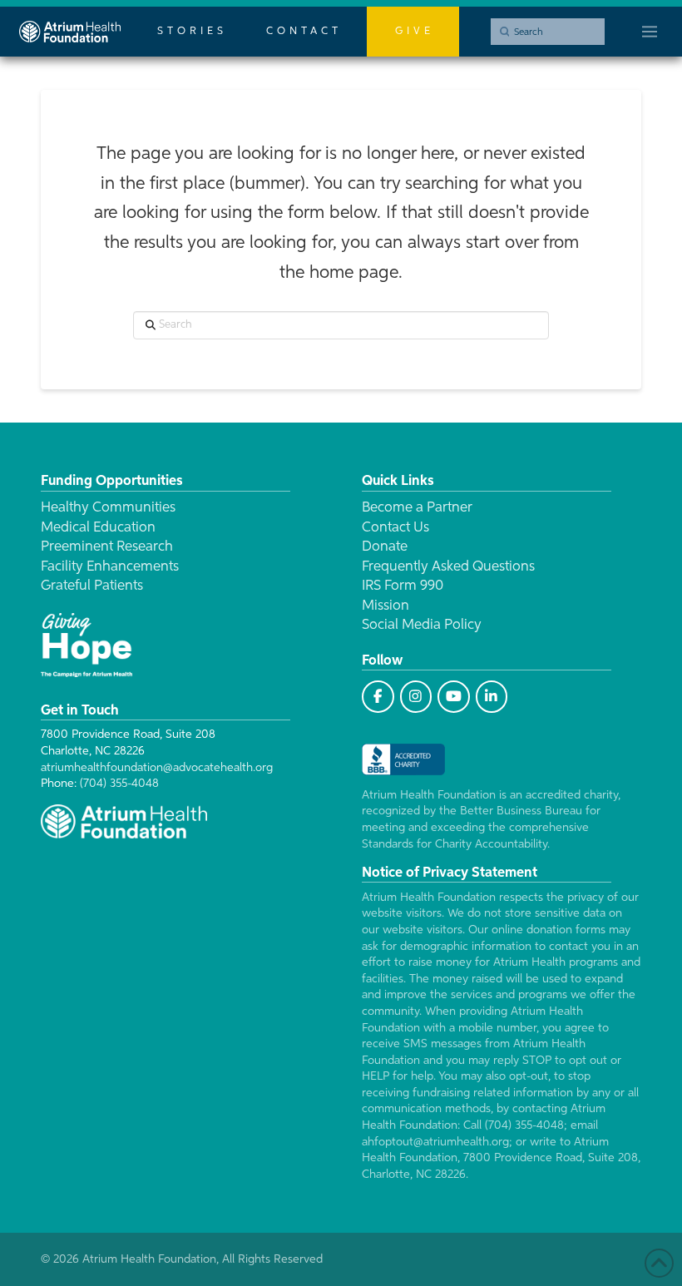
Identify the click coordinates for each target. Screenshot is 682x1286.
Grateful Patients (92, 586)
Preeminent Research (107, 547)
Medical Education (98, 528)
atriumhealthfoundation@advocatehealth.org (157, 768)
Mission (385, 606)
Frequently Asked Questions (448, 567)
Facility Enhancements (110, 567)
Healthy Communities (108, 508)
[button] (649, 31)
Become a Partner (417, 508)
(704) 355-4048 (119, 783)
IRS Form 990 (402, 586)
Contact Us (395, 528)
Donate (385, 547)
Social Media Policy (422, 625)
